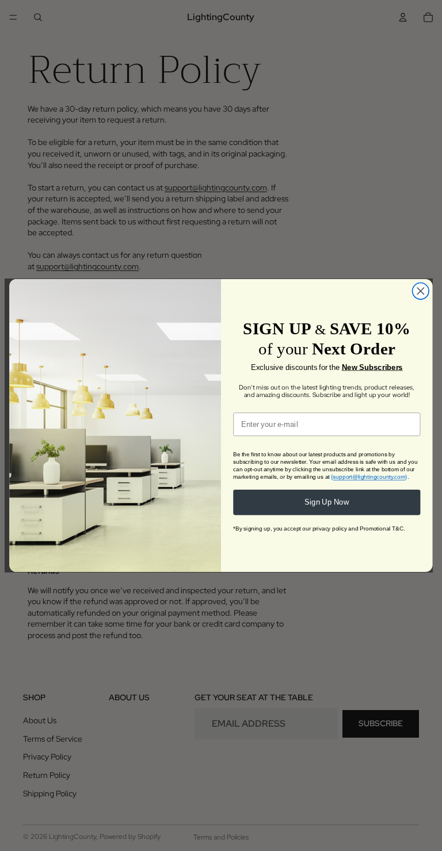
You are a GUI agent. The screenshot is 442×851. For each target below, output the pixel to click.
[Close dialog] (421, 291)
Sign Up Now (326, 502)
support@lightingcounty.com (369, 477)
